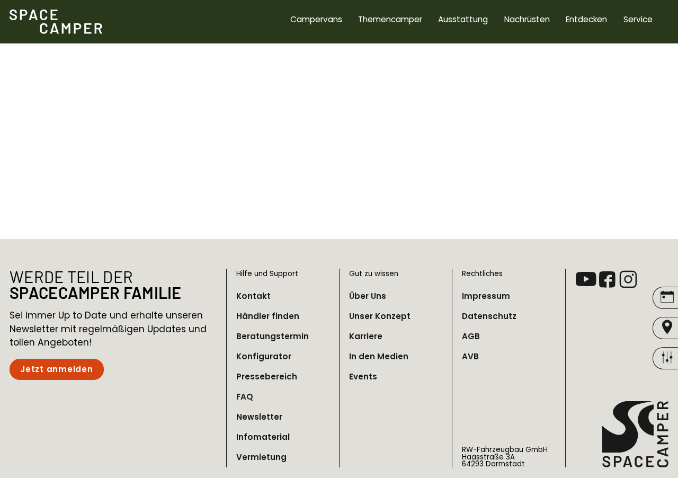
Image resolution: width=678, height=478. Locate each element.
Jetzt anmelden (56, 369)
